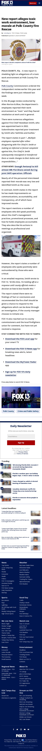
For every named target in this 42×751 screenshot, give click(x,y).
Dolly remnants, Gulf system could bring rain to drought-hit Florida (15, 520)
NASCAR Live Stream (26, 704)
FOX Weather (23, 584)
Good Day (23, 597)
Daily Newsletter (7, 590)
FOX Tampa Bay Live (26, 642)
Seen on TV (5, 586)
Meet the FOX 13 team (26, 669)
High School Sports (8, 614)
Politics (4, 579)
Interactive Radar (24, 568)
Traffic (21, 600)
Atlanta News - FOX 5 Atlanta (8, 678)
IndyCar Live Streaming (26, 707)
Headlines (22, 650)
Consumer (5, 574)
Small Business (6, 659)
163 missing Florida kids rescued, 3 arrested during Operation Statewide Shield (25, 467)
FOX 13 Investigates (8, 581)
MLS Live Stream (24, 719)
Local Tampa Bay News (7, 568)
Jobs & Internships (25, 674)
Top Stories (5, 565)
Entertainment (26, 647)
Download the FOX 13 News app (21, 348)
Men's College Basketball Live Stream (26, 710)
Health (4, 576)
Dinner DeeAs (6, 628)
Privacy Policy (23, 452)
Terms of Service (22, 454)
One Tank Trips (6, 631)
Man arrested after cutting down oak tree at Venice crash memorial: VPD (15, 538)
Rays (3, 603)
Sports (4, 597)
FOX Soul (22, 635)
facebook (13, 729)
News (4, 562)
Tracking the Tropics (25, 579)
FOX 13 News (15, 33)
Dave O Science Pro (25, 616)
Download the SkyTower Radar (20, 362)
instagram (21, 729)
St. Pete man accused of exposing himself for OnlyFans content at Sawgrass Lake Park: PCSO (15, 547)
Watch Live (33, 3)
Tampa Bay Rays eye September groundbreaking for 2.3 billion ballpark (14, 512)
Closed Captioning (25, 678)
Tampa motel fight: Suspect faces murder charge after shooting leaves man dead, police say (14, 530)
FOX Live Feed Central (26, 637)
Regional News (8, 666)
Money (5, 647)
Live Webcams (24, 570)
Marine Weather (24, 572)
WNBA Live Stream (25, 717)
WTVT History (23, 676)
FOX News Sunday (7, 588)
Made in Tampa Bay (8, 635)
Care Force (5, 642)
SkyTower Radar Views (26, 565)
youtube (24, 729)
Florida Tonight (6, 626)
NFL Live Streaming (25, 696)
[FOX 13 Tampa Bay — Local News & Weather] (7, 3)
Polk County (23, 33)
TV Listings (22, 672)
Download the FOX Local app (19, 339)
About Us (23, 666)
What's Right (5, 624)
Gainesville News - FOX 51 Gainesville (9, 674)
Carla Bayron (7, 33)
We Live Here (7, 621)
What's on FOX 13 (25, 659)
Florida (4, 572)
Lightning (4, 605)
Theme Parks (6, 633)
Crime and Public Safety (28, 411)
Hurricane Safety (24, 577)
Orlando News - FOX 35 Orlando (8, 670)
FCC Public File (24, 681)
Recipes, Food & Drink (9, 638)
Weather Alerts (24, 575)
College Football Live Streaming (26, 699)
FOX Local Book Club (26, 652)
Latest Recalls (6, 652)
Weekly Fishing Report (9, 611)
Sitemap (4, 592)
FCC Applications (24, 683)
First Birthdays (24, 614)
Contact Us (22, 685)
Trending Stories (24, 655)
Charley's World (24, 603)
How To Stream (24, 624)
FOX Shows (23, 657)
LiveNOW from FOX (25, 630)
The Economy (6, 657)
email (28, 729)
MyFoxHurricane (24, 581)
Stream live (5, 696)
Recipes (21, 611)
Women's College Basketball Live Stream (26, 714)
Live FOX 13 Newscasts (23, 627)
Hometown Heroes (25, 605)
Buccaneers (5, 600)
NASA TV (22, 639)
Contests (22, 661)
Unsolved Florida (7, 583)
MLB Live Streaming (25, 702)
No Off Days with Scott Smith (9, 608)
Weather (23, 562)
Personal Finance (7, 655)
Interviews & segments (9, 698)
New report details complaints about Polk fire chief (18, 62)
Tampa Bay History (8, 640)
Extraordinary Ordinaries (23, 608)
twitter (17, 729)
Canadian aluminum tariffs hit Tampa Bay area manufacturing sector (24, 491)
